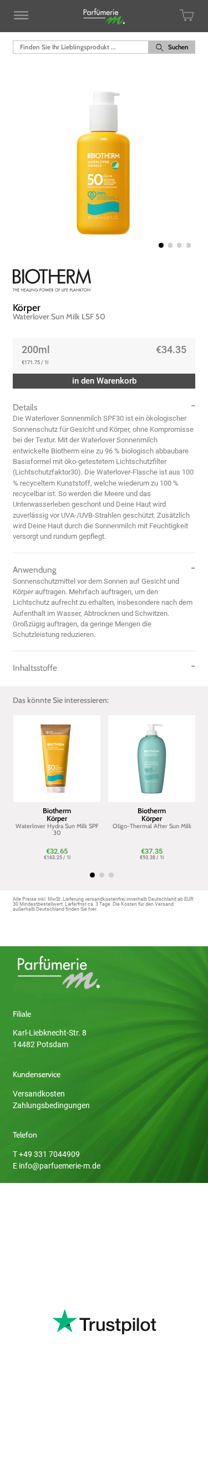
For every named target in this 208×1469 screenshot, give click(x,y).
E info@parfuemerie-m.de (56, 1165)
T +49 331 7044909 (46, 1154)
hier (92, 909)
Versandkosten (39, 1093)
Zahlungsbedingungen (51, 1105)
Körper (26, 307)
